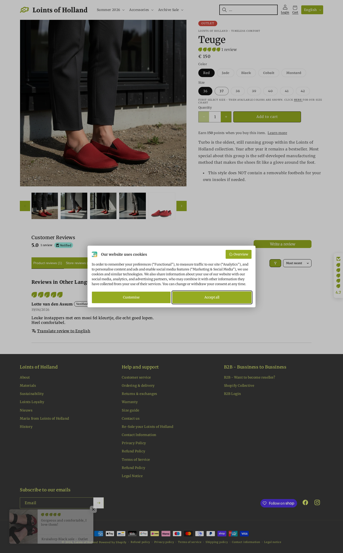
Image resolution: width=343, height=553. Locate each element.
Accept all (211, 297)
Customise (131, 297)
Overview (241, 254)
